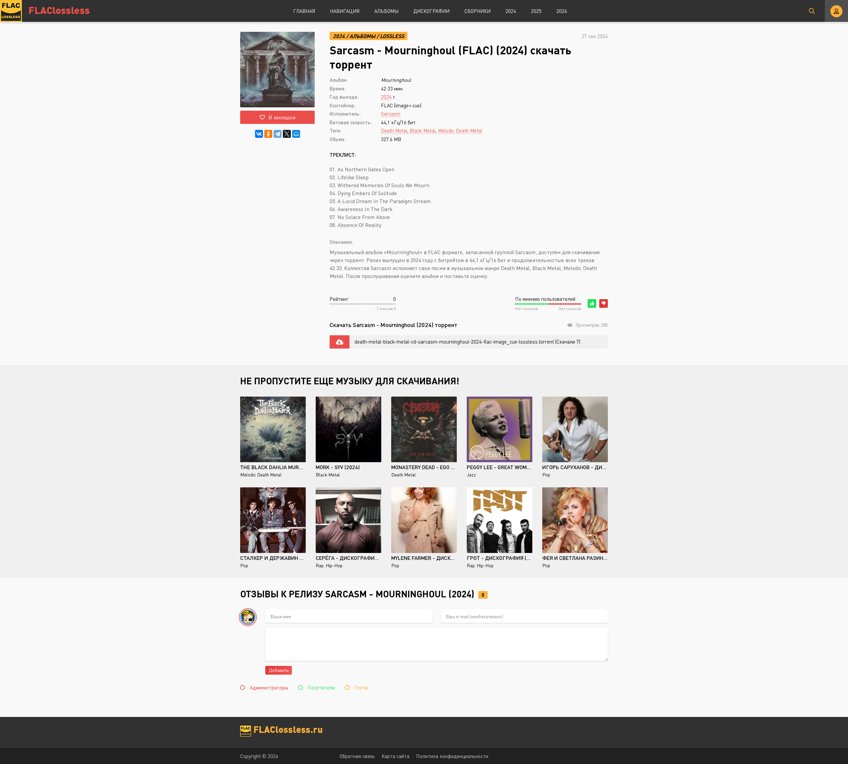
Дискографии (431, 11)
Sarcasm (390, 114)
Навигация (344, 11)
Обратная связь (357, 756)
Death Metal (394, 131)
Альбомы (386, 11)
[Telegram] (278, 134)
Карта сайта (395, 756)
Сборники (477, 11)
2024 (510, 11)
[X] (287, 134)
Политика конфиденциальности (452, 756)
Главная (304, 11)
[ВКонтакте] (259, 134)
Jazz (471, 474)
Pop (546, 474)
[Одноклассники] (268, 134)
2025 (536, 11)
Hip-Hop (334, 565)
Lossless (392, 36)
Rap (320, 565)
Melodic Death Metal (460, 131)
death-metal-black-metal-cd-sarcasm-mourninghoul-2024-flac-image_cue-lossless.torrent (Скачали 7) (467, 342)
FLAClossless (59, 10)
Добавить (279, 670)
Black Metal (423, 131)
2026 (561, 11)
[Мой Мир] (296, 134)
